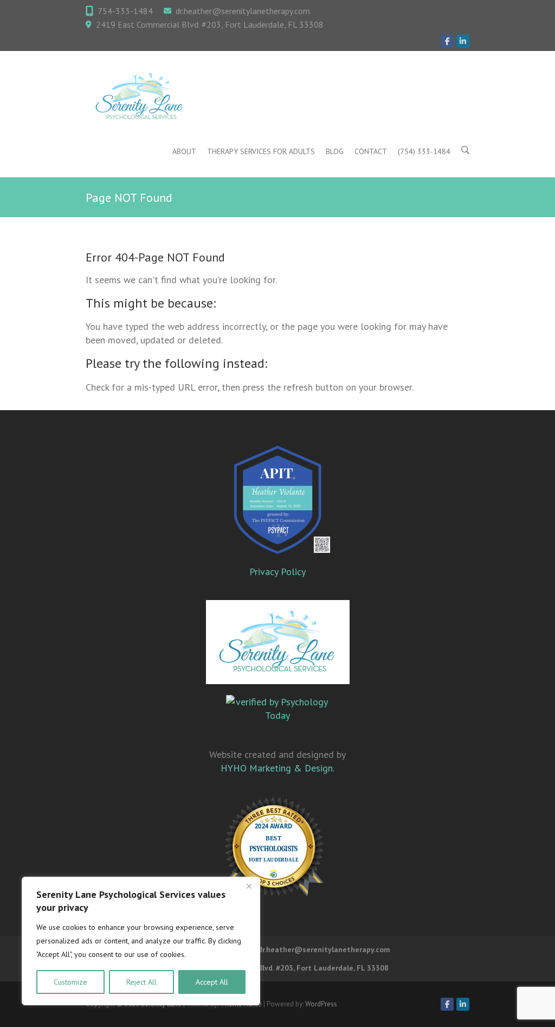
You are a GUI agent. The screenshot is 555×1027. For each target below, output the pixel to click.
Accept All (212, 982)
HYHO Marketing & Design (277, 768)
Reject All (141, 982)
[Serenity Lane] (140, 97)
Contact (370, 151)
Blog (335, 151)
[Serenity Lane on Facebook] (447, 41)
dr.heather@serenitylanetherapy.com (243, 10)
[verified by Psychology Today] (277, 716)
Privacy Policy (277, 571)
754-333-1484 (125, 10)
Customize (70, 982)
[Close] (248, 885)
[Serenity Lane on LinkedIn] (462, 41)
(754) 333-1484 (424, 151)
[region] (141, 941)
